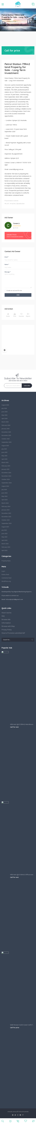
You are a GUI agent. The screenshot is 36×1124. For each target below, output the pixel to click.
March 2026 (5, 422)
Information (6, 623)
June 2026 (4, 412)
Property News (6, 561)
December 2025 (6, 432)
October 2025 (6, 439)
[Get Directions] (5, 350)
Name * (7, 264)
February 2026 (6, 425)
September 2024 (7, 483)
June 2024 (4, 493)
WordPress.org (6, 581)
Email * (7, 257)
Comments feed (6, 578)
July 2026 (4, 408)
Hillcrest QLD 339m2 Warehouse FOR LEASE (22, 724)
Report (28, 316)
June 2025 (4, 452)
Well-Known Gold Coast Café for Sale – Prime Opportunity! (22, 1025)
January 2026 (5, 428)
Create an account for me (14, 290)
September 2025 (7, 442)
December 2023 (6, 513)
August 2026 (5, 405)
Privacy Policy (7, 630)
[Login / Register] (10, 1121)
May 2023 (4, 537)
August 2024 (5, 486)
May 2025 (4, 456)
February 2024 (6, 506)
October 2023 (6, 520)
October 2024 (6, 479)
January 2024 (5, 510)
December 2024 (6, 472)
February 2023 (6, 547)
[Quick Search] (32, 20)
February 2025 (6, 466)
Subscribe (27, 386)
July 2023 (4, 530)
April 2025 (4, 459)
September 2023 (7, 523)
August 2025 (5, 445)
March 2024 (5, 503)
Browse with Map (8, 626)
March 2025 (5, 462)
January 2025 (5, 469)
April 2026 (4, 418)
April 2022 (4, 550)
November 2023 (6, 516)
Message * (8, 272)
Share (8, 316)
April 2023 (4, 540)
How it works (6, 613)
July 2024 (4, 489)
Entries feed (5, 574)
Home (3, 21)
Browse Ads (6, 619)
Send (18, 295)
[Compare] (33, 1121)
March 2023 (5, 544)
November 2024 (6, 476)
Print (14, 316)
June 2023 (4, 533)
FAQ (3, 616)
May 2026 (4, 415)
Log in (3, 571)
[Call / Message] (18, 1121)
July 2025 (4, 449)
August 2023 (5, 527)
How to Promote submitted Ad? (13, 633)
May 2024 (4, 496)
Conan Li (16, 223)
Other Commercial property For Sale (12, 24)
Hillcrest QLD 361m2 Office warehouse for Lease (22, 875)
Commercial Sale (11, 21)
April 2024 (4, 500)
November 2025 (6, 435)
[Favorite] (25, 1121)
